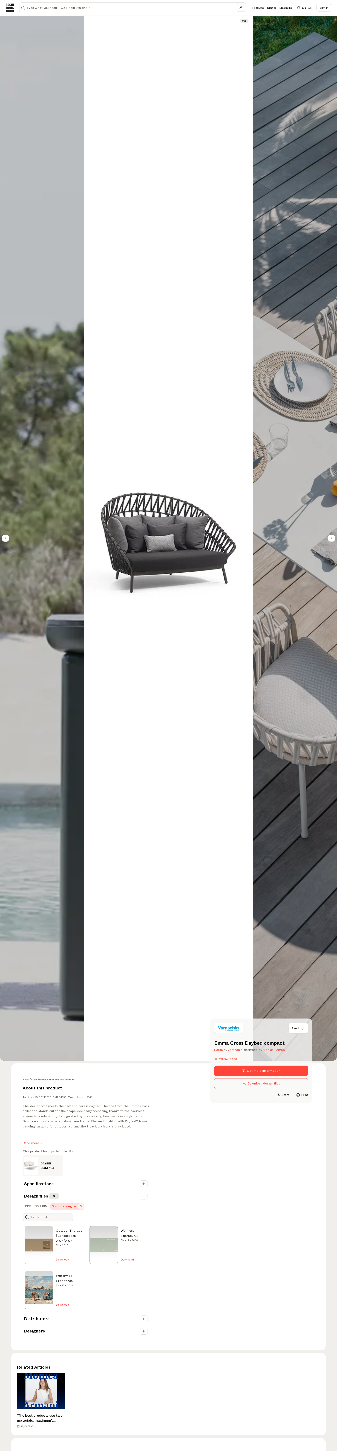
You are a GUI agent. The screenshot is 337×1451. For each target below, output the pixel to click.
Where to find (228, 1059)
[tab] (27, 1206)
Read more (31, 1143)
